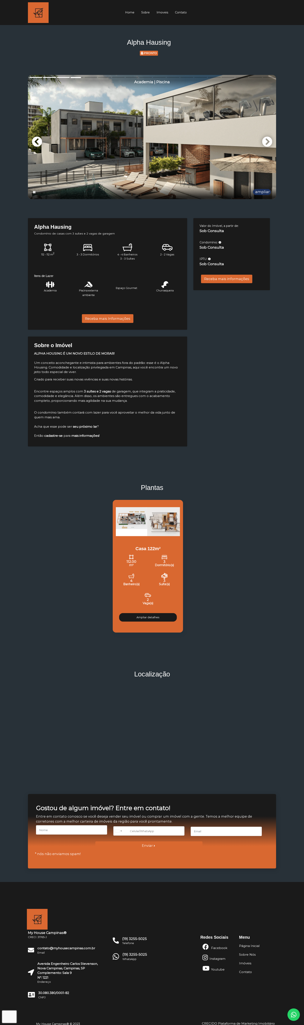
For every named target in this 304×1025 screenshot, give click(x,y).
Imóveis (245, 963)
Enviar (148, 845)
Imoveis (162, 12)
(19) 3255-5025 (134, 954)
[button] (267, 141)
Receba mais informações (226, 279)
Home (129, 12)
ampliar (262, 192)
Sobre (145, 12)
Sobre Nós (247, 954)
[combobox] (121, 830)
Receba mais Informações (107, 318)
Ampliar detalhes (147, 617)
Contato (181, 12)
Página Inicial (249, 946)
